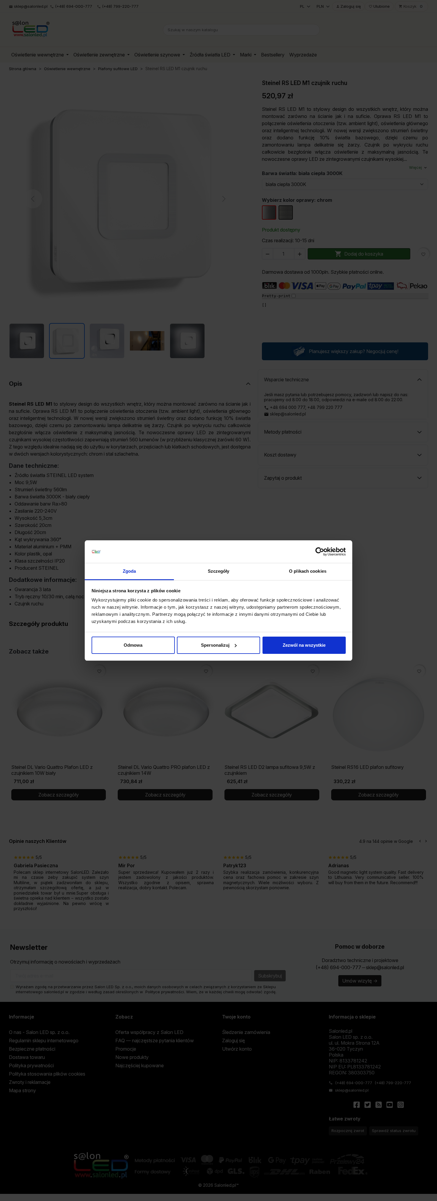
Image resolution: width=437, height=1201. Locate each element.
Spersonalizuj (215, 645)
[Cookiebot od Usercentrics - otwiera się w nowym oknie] (320, 551)
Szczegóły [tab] (218, 571)
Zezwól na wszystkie (304, 645)
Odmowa (133, 645)
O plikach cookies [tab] (307, 571)
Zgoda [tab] (129, 571)
